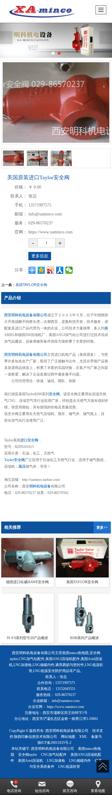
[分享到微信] (69, 270)
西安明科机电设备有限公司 (66, 731)
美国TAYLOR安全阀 (31, 284)
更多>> (102, 527)
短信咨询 (42, 791)
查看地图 (98, 791)
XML (83, 737)
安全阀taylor (27, 755)
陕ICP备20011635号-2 (54, 743)
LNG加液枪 (56, 760)
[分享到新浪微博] (50, 270)
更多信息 (39, 256)
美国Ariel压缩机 (30, 760)
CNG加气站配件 (54, 755)
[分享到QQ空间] (41, 270)
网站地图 (68, 737)
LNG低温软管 (69, 766)
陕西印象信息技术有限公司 (35, 737)
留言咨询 (70, 791)
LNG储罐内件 (80, 760)
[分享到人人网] (60, 270)
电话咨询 (14, 791)
